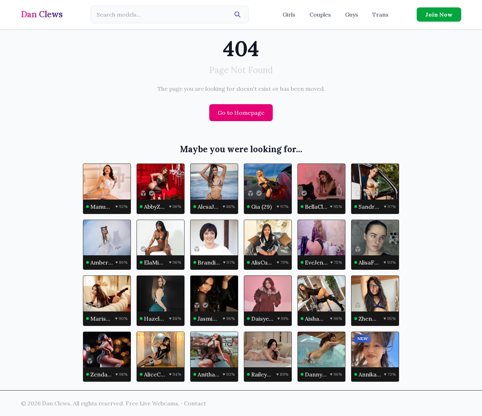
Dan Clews (42, 14)
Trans (380, 14)
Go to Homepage (241, 112)
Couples (320, 14)
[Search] (237, 14)
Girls (289, 14)
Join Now (439, 14)
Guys (351, 14)
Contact (195, 403)
